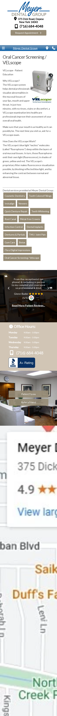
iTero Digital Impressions (17, 250)
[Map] (47, 48)
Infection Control (14, 226)
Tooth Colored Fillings (40, 195)
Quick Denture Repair (16, 211)
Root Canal (10, 219)
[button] (3, 48)
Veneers (22, 203)
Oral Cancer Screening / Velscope (22, 257)
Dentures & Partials (15, 234)
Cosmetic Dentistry (15, 195)
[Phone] (53, 48)
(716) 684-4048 (31, 26)
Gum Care (10, 242)
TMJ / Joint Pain (37, 234)
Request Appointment (27, 32)
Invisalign (9, 203)
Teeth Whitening (40, 211)
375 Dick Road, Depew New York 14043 (30, 20)
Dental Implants (35, 226)
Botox (22, 242)
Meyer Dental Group (25, 48)
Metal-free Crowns (30, 219)
